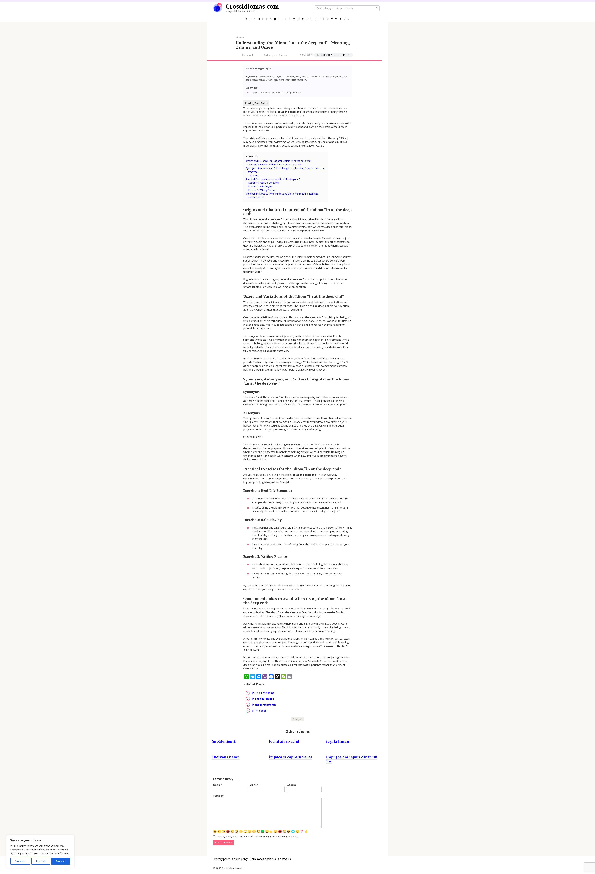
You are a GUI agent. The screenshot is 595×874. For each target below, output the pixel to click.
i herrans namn (226, 756)
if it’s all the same (263, 693)
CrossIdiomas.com (252, 6)
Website (291, 784)
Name (217, 784)
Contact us (284, 859)
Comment (218, 795)
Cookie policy (240, 859)
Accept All (61, 861)
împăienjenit (224, 741)
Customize (20, 861)
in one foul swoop (263, 699)
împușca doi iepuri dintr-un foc (351, 758)
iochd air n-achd (284, 741)
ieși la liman (337, 741)
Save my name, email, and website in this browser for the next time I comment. (257, 836)
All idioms (240, 37)
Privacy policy (222, 859)
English (298, 719)
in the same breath (264, 704)
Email (254, 784)
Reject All (40, 861)
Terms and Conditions (263, 859)
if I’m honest (260, 710)
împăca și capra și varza (290, 756)
